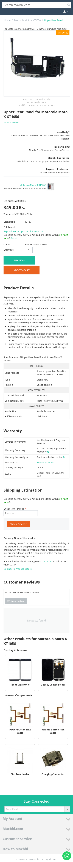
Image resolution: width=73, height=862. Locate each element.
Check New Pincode (14, 508)
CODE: (7, 244)
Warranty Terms (45, 462)
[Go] (67, 809)
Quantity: (8, 249)
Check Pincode (18, 524)
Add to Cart (21, 270)
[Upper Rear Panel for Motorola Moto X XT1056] (37, 63)
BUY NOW (19, 260)
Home (7, 20)
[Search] (68, 5)
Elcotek (53, 859)
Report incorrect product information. (23, 231)
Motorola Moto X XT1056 (27, 20)
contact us (47, 561)
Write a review (11, 122)
